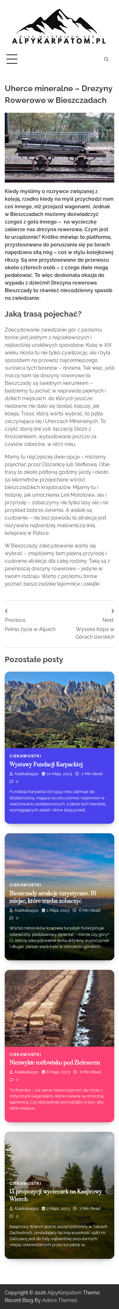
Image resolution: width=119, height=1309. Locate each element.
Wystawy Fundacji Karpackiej (46, 764)
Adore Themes (59, 1300)
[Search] (106, 59)
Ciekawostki (25, 756)
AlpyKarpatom (64, 1293)
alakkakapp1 (26, 773)
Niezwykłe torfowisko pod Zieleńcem (55, 1062)
